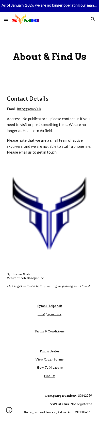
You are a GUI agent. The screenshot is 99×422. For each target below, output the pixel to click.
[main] (49, 57)
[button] (6, 19)
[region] (49, 6)
